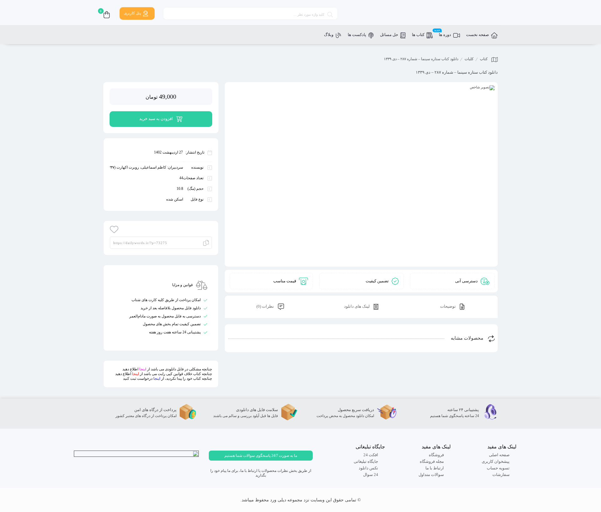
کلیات (469, 59)
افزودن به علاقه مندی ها (114, 229)
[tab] (452, 306)
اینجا (142, 369)
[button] (261, 456)
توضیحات (448, 306)
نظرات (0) (265, 306)
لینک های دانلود (357, 306)
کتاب (484, 59)
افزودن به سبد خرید (156, 118)
